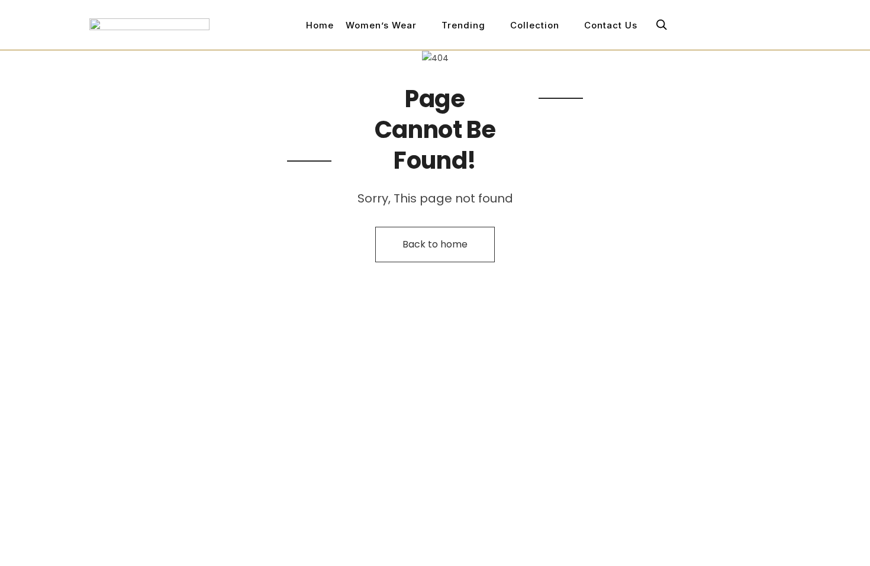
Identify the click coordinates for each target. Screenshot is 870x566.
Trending (463, 25)
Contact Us (610, 25)
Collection (534, 25)
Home (320, 25)
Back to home (435, 244)
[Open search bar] (662, 25)
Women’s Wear (381, 25)
